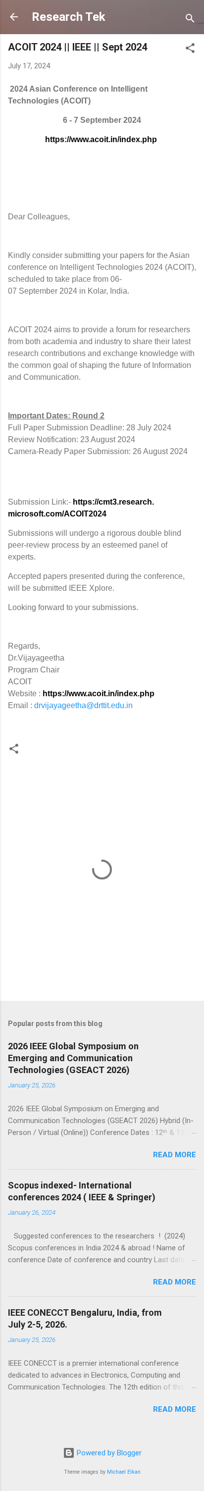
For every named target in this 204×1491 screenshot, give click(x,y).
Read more (174, 1154)
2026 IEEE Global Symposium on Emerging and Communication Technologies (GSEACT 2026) (73, 1058)
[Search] (190, 20)
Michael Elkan (124, 1472)
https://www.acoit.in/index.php (101, 139)
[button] (190, 49)
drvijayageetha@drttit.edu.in (83, 705)
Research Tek (68, 17)
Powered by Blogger (108, 1452)
